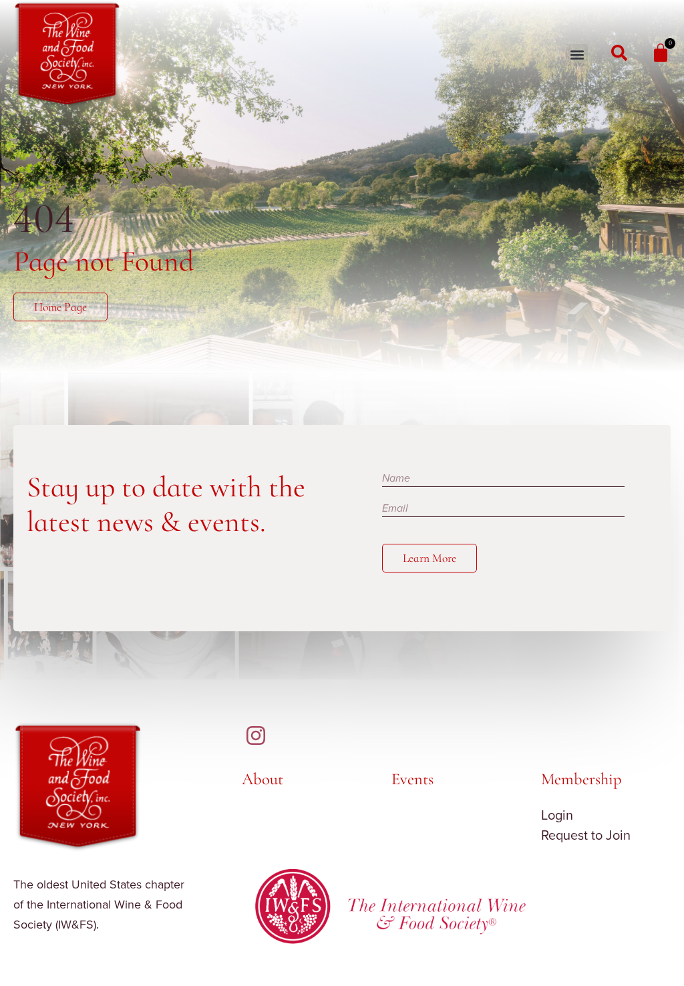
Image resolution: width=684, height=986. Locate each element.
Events (412, 779)
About (262, 779)
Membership (581, 779)
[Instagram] (256, 735)
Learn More (429, 558)
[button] (577, 55)
